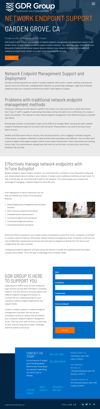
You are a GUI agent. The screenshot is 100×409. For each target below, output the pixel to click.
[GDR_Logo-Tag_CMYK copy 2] (30, 7)
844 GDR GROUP (57, 361)
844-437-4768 (56, 354)
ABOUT (42, 387)
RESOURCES (58, 387)
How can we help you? (62, 304)
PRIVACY (30, 393)
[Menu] (92, 5)
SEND (65, 330)
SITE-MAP (57, 390)
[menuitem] (92, 5)
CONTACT (44, 390)
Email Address (60, 283)
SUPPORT (30, 390)
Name (57, 272)
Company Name (60, 293)
